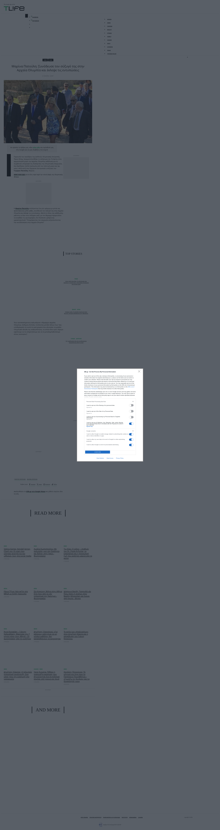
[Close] (139, 372)
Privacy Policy (119, 458)
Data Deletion (100, 458)
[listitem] (110, 401)
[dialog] (110, 415)
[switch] (131, 405)
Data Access (110, 458)
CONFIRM (97, 452)
